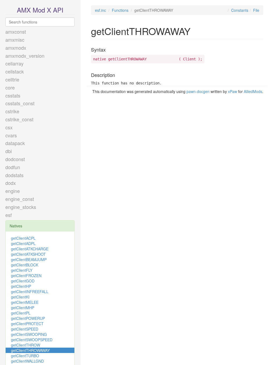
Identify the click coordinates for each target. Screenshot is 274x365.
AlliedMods (253, 91)
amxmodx (15, 47)
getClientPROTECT (27, 323)
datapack (15, 142)
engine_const (19, 198)
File (256, 10)
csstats (12, 95)
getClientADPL (23, 243)
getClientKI (20, 297)
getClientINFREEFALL (29, 291)
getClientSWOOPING (29, 334)
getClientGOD (23, 281)
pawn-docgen (198, 91)
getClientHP (21, 286)
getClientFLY (21, 270)
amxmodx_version (24, 55)
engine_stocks (20, 206)
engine (12, 190)
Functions (120, 10)
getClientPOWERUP (28, 318)
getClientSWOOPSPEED (31, 339)
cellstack (14, 71)
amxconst (15, 31)
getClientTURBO (25, 355)
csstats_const (20, 103)
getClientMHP (22, 307)
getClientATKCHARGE (29, 248)
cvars (11, 135)
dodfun (12, 167)
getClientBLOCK (24, 264)
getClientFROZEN (26, 275)
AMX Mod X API (40, 9)
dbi (8, 150)
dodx (10, 182)
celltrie (12, 79)
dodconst (15, 159)
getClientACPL (23, 238)
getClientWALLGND (27, 361)
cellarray (14, 63)
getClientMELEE (25, 302)
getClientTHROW (25, 345)
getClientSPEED (24, 329)
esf (8, 214)
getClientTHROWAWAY (30, 350)
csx (9, 127)
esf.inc (100, 10)
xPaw (232, 91)
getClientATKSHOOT (28, 254)
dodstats (14, 175)
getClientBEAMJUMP (29, 259)
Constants (239, 10)
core (10, 87)
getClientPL (21, 313)
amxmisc (14, 39)
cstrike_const (19, 119)
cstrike (12, 111)
